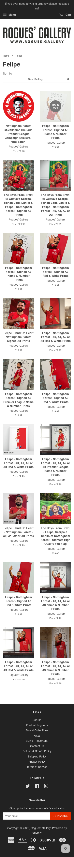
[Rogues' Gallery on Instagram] (46, 787)
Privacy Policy (37, 761)
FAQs (37, 735)
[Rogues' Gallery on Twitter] (28, 787)
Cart (68, 15)
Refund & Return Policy (37, 751)
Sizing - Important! (37, 741)
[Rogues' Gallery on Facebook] (37, 787)
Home (6, 55)
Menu (12, 15)
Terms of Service (37, 767)
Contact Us (37, 746)
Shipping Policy (37, 756)
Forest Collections (37, 730)
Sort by (7, 73)
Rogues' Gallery (41, 828)
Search (37, 720)
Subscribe (60, 816)
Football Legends (37, 725)
